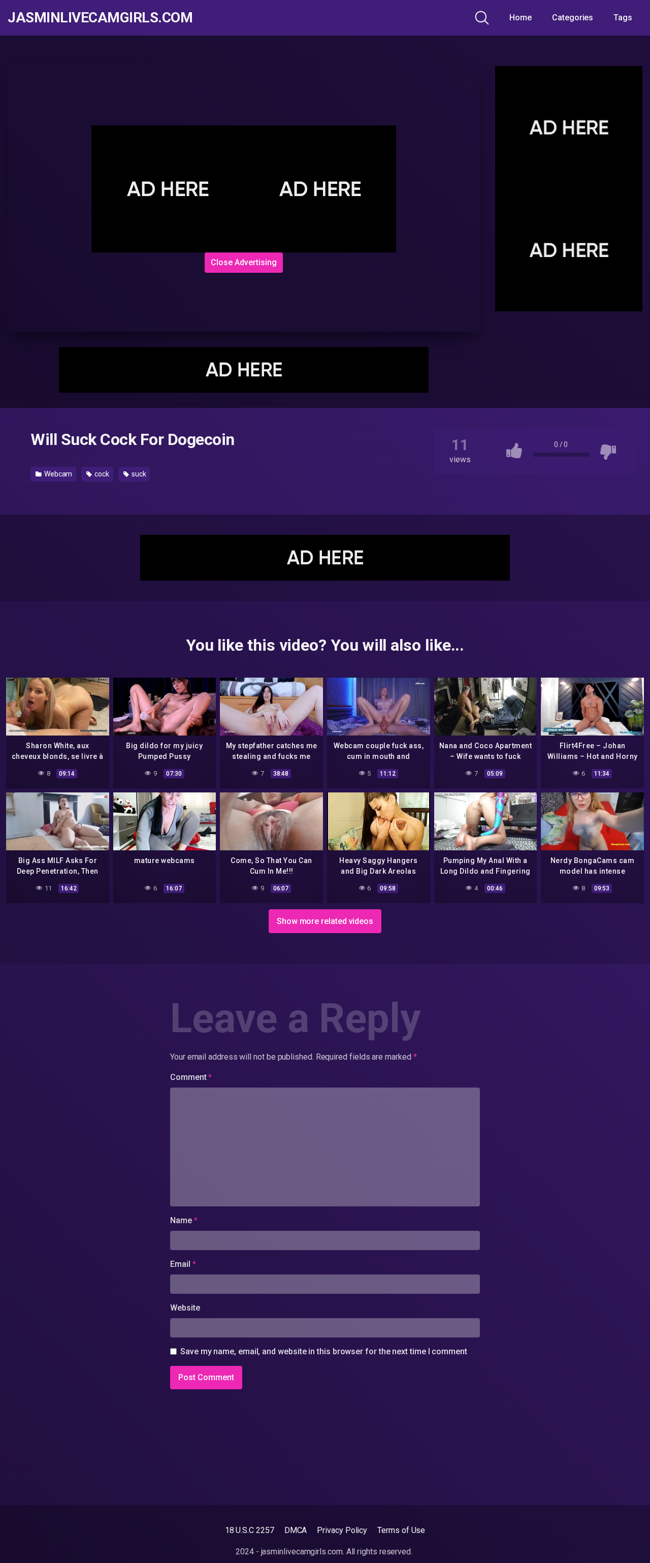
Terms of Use (401, 1530)
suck (138, 474)
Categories (572, 17)
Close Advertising (244, 262)
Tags (622, 17)
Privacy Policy (342, 1530)
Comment (191, 1077)
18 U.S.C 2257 (249, 1530)
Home (520, 17)
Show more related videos (325, 921)
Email (183, 1264)
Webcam (57, 474)
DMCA (295, 1530)
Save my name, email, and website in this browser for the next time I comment (323, 1351)
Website (185, 1308)
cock (101, 474)
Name (184, 1220)
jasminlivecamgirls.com (100, 17)
